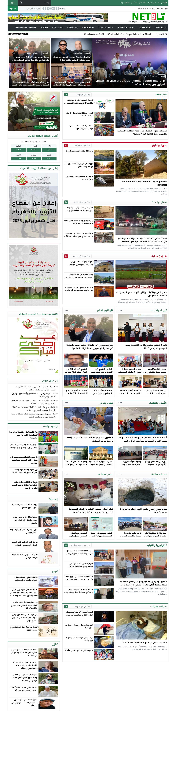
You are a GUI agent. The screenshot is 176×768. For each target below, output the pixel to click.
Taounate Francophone (25, 27)
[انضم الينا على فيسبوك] (44, 8)
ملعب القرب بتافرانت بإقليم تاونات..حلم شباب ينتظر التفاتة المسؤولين (141, 294)
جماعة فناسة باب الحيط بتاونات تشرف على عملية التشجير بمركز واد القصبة (79, 277)
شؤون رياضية (88, 27)
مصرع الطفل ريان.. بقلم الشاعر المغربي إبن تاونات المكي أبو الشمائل (25, 520)
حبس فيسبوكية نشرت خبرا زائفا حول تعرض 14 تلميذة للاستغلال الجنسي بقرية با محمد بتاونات (100, 466)
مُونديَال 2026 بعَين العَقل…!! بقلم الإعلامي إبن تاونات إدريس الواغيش (23, 446)
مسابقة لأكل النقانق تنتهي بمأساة (79, 650)
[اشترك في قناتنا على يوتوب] (53, 8)
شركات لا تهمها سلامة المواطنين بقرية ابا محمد (79, 178)
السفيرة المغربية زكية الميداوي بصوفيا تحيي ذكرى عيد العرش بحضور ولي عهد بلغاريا (102, 395)
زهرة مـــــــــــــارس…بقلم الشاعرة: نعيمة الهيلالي (25, 556)
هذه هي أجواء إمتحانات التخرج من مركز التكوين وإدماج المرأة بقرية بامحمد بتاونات (129, 395)
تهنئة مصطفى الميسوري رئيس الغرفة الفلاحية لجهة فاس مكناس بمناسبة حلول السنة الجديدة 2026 (24, 592)
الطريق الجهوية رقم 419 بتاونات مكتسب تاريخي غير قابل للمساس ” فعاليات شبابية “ (79, 103)
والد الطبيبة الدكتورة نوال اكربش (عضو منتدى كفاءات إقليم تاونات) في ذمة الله (24, 652)
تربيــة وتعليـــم (159, 310)
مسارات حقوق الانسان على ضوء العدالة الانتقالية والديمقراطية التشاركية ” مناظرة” (142, 132)
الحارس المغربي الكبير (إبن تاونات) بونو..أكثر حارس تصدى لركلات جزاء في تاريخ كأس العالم (75, 395)
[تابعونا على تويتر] (48, 8)
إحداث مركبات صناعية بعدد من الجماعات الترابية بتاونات (81, 127)
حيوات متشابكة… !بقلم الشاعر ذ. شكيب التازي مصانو (25, 506)
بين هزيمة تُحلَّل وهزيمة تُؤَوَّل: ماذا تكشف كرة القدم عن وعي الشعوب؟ (23, 435)
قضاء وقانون (105, 403)
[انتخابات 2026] (34, 111)
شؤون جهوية (145, 27)
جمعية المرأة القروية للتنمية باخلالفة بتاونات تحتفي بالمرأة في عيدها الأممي (130, 466)
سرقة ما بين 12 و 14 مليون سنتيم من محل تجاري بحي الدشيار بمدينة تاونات (79, 236)
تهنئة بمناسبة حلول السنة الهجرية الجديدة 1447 (23, 629)
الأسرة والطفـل (158, 403)
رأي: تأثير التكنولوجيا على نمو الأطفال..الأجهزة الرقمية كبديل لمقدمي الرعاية (25, 485)
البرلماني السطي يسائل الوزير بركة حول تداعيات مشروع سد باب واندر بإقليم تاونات (79, 290)
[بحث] (21, 2)
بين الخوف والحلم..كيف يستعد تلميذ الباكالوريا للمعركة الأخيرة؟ (25, 471)
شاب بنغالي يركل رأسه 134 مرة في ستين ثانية (79, 626)
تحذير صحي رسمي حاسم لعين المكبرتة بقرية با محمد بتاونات (143, 510)
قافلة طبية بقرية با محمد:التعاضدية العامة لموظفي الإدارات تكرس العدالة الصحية (130, 537)
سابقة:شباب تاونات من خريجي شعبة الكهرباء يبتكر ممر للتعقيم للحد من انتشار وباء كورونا (78, 579)
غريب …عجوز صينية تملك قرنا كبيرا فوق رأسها (79, 639)
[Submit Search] (66, 94)
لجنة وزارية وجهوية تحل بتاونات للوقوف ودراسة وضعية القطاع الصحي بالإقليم (155, 537)
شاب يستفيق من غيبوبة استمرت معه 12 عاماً (144, 643)
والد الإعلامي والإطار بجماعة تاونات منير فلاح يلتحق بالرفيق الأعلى (24, 689)
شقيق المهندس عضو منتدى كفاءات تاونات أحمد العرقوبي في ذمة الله (24, 702)
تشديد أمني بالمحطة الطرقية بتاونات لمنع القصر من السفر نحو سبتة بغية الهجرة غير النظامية (142, 240)
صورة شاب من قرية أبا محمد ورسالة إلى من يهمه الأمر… (78, 165)
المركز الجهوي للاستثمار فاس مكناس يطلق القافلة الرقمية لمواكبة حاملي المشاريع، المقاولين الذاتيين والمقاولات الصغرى (79, 568)
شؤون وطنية (57, 27)
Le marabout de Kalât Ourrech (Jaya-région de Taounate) (143, 183)
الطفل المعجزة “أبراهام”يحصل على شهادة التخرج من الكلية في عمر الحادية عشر (79, 615)
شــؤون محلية (161, 27)
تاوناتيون (44, 27)
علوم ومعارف (105, 474)
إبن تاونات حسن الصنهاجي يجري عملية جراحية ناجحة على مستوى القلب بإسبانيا (25, 617)
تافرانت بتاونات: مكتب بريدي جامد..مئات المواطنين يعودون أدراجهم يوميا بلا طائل (81, 264)
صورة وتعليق (159, 145)
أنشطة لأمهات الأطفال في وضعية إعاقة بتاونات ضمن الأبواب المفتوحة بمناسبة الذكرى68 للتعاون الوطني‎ (142, 441)
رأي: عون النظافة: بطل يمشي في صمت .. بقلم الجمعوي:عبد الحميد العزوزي (24, 460)
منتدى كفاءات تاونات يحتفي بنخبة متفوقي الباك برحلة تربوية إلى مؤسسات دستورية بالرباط (154, 373)
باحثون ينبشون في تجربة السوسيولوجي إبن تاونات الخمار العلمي (101, 535)
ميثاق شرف (124, 2)
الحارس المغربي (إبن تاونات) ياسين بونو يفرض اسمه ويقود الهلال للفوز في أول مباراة (101, 373)
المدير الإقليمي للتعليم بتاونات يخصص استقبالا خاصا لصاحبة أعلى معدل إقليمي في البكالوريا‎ (143, 583)
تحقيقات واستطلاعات (126, 27)
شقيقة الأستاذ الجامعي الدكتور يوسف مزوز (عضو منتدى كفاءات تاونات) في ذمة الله (25, 677)
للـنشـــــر (134, 2)
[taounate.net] (138, 18)
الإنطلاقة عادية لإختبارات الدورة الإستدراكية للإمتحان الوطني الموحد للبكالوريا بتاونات (155, 395)
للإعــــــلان (142, 2)
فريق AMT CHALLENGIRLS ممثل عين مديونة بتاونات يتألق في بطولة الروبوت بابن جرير (79, 553)
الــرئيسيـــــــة (162, 2)
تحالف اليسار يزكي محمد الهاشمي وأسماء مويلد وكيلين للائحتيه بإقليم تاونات (33, 395)
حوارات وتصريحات (105, 27)
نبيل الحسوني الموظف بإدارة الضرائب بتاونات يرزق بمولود (26, 579)
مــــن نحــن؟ (152, 2)
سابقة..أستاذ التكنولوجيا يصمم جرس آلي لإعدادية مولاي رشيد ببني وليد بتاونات (78, 592)
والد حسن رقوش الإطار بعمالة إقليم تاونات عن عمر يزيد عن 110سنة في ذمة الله (25, 665)
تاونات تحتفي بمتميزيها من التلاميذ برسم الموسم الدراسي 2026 (146, 346)
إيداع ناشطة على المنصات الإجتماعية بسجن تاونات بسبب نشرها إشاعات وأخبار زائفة (76, 466)
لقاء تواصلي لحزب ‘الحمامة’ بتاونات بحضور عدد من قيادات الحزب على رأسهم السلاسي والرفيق (33, 408)
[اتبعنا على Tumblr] (57, 8)
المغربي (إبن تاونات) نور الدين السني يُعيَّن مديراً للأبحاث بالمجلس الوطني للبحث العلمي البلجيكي (76, 373)
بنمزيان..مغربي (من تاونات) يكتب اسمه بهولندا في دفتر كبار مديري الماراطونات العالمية (89, 346)
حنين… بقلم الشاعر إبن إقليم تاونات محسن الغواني (23, 531)
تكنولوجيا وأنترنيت (156, 545)
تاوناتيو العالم (105, 310)
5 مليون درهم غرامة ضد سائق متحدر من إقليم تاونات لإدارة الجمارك (90, 439)
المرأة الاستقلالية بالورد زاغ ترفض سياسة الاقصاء (79, 114)
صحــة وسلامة (159, 474)
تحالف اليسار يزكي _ (143, 34)
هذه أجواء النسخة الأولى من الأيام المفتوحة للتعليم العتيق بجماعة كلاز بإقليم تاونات (91, 510)
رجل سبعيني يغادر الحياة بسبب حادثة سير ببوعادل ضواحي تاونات (78, 222)
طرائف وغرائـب (158, 606)
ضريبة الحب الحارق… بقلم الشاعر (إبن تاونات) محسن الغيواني (25, 544)
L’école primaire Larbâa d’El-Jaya (79, 150)
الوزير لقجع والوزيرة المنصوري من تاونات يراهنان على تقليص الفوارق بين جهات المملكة (35, 388)
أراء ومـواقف (72, 27)
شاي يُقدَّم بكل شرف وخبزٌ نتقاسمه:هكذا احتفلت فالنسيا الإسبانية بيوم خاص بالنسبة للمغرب (33, 415)
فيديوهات (161, 94)
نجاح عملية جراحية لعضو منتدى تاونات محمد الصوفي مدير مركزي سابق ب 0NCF (24, 605)
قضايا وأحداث (159, 202)
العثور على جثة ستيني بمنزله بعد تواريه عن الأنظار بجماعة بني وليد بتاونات (80, 210)
